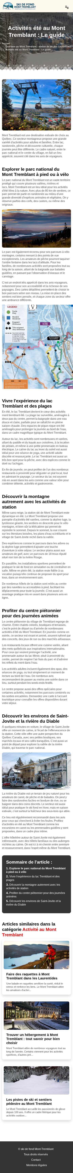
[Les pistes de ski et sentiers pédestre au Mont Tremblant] (36, 1080)
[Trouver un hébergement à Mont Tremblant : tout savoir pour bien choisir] (36, 1015)
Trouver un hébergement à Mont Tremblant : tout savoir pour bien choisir (33, 1039)
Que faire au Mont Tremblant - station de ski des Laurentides (38, 46)
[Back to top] (63, 1164)
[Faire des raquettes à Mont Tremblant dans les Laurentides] (36, 955)
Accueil (6, 43)
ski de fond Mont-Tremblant (37, 1149)
